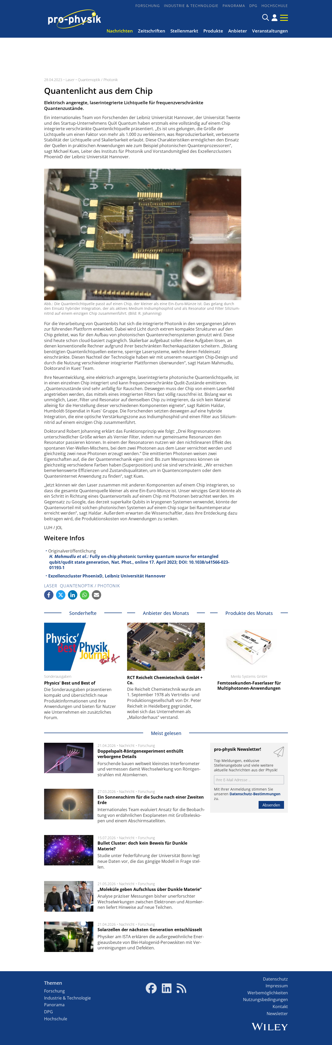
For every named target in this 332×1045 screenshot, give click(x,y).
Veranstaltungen (270, 31)
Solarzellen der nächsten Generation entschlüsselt (150, 929)
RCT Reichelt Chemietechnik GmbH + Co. (165, 680)
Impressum (277, 986)
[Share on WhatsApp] (84, 595)
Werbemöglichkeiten (267, 993)
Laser (70, 79)
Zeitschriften (151, 31)
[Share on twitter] (60, 595)
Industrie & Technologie (191, 5)
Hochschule (274, 5)
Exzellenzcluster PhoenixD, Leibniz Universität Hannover (106, 576)
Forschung (147, 5)
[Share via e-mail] (96, 595)
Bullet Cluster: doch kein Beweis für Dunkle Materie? (142, 846)
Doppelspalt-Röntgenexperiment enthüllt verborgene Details (140, 754)
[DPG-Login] (275, 18)
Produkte (213, 31)
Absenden (271, 804)
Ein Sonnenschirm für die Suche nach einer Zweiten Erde (151, 800)
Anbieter (237, 31)
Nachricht (127, 745)
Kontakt (280, 1006)
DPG (253, 5)
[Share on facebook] (48, 595)
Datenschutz (275, 979)
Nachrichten (120, 31)
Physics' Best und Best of (69, 683)
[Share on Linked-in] (72, 595)
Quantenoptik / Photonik (98, 79)
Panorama (234, 5)
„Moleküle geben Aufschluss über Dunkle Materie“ (150, 889)
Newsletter (277, 1013)
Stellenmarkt (184, 31)
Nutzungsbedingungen (265, 999)
